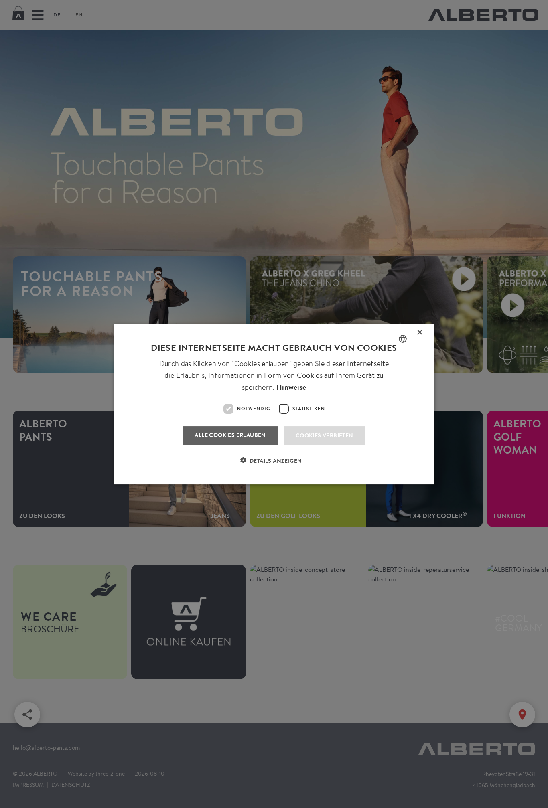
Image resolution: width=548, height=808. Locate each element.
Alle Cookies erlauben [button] (230, 434)
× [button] (419, 334)
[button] (274, 465)
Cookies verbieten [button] (324, 435)
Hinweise (291, 387)
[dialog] (274, 404)
